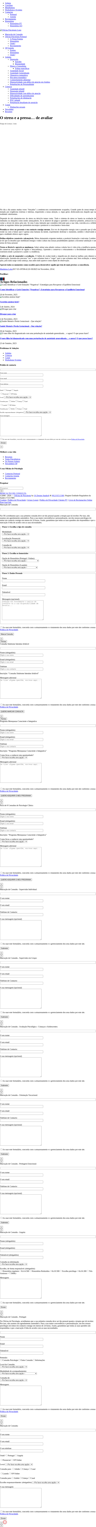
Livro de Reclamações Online (80, 500)
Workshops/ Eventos (13, 360)
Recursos (8, 457)
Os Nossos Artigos (12, 461)
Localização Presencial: (11, 538)
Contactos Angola (12, 476)
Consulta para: (4, 401)
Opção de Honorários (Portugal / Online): (18, 558)
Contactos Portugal (12, 474)
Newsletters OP (11, 464)
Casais (7, 358)
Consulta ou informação (9, 1262)
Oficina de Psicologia (22, 495)
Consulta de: (7, 545)
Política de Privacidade (77, 439)
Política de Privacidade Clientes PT (53, 500)
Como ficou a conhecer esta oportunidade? (17, 755)
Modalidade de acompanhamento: (13, 1371)
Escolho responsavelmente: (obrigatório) (12, 412)
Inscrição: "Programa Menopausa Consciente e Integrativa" (23, 751)
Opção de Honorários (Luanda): (14, 565)
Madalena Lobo (6, 269)
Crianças (8, 355)
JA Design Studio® (41, 495)
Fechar (3, 641)
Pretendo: (4, 1358)
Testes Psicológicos (12, 459)
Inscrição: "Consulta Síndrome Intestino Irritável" (19, 673)
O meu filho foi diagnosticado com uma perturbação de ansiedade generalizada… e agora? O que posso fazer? (46, 338)
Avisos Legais (32, 500)
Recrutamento (10, 478)
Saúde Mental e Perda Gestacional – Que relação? (21, 326)
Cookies (3, 500)
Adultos (8, 353)
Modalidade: (7, 532)
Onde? (2, 390)
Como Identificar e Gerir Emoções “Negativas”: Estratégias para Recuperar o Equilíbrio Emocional (42, 289)
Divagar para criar (8, 314)
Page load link (5, 502)
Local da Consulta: (7, 1364)
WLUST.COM (58, 495)
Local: (2, 397)
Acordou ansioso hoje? (9, 302)
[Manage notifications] (5, 1522)
